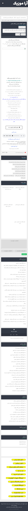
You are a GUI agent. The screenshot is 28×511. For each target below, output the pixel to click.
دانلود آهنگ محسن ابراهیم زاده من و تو (18, 381)
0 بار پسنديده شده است (20, 152)
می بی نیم (20, 470)
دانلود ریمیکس (19, 463)
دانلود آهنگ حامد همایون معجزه (19, 359)
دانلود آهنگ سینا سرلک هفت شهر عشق (18, 405)
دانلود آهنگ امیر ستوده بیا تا (20, 348)
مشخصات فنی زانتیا (21, 272)
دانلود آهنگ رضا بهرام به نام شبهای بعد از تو (17, 414)
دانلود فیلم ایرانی (18, 459)
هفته (16, 334)
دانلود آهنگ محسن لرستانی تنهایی (19, 357)
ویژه (24, 31)
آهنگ (15, 17)
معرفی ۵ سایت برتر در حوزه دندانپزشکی (18, 310)
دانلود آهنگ (23, 43)
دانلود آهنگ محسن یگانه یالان (18, 23)
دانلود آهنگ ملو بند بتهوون (20, 388)
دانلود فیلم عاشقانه (22, 442)
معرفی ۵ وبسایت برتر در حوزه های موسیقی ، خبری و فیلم (15, 283)
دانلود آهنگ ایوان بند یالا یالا (20, 409)
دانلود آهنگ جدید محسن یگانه (20, 166)
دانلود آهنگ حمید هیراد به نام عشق (19, 350)
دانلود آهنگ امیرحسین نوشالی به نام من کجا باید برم (16, 383)
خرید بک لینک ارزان (22, 441)
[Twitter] (3, 152)
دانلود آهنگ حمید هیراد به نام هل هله (18, 390)
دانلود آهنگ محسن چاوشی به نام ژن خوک (18, 416)
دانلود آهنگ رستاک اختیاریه (20, 363)
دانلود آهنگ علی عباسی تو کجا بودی (19, 377)
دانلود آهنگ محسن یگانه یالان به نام (19, 173)
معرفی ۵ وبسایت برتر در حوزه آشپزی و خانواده (17, 294)
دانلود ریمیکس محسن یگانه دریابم (19, 379)
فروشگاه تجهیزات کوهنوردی (15, 478)
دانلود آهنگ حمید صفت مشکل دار (19, 412)
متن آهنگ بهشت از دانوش (20, 263)
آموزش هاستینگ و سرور (17, 481)
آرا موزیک (18, 17)
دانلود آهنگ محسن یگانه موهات (19, 407)
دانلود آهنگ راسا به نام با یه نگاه (19, 352)
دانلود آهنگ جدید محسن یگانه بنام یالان (18, 168)
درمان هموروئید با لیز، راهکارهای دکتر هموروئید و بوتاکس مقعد (14, 265)
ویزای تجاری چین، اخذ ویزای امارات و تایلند (17, 274)
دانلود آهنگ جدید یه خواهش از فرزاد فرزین (17, 354)
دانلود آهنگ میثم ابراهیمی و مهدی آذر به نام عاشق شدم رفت (14, 372)
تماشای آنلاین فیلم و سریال (16, 467)
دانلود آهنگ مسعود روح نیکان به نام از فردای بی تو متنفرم (15, 386)
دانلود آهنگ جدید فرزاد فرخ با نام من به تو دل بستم (16, 403)
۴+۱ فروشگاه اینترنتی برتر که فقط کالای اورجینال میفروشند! (14, 312)
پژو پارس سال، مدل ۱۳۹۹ (20, 276)
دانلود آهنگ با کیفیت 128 (13, 127)
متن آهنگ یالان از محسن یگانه (9, 175)
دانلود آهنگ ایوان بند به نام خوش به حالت (18, 418)
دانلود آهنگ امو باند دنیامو (20, 368)
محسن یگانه (23, 177)
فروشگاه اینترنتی (18, 485)
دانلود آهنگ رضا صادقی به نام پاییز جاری (18, 361)
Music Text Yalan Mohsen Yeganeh (19, 164)
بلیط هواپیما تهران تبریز (17, 496)
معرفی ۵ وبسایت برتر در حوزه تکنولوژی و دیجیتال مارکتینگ (15, 296)
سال (11, 334)
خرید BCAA (20, 489)
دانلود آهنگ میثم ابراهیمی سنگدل (19, 400)
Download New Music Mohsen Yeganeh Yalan (17, 162)
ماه (13, 334)
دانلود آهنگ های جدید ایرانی (14, 509)
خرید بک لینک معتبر (22, 444)
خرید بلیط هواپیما (18, 492)
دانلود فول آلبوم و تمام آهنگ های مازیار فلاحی (17, 370)
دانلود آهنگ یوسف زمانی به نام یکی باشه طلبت (17, 421)
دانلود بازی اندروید (18, 474)
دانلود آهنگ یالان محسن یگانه (20, 175)
